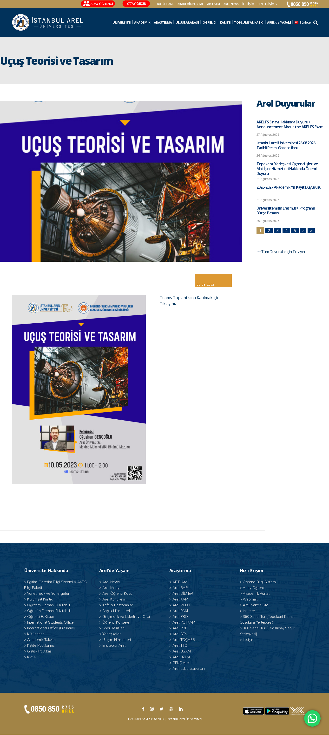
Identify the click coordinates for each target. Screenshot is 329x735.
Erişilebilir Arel (113, 645)
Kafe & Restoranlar (117, 605)
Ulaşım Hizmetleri (116, 639)
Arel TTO (179, 645)
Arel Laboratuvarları (188, 668)
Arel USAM (181, 651)
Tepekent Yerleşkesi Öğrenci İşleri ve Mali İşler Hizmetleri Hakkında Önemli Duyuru (287, 168)
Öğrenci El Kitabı (40, 616)
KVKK (31, 657)
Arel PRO (180, 616)
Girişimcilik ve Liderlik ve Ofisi (126, 616)
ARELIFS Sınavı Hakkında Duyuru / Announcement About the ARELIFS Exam (290, 124)
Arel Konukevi (113, 599)
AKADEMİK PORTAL (191, 4)
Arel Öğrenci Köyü (117, 593)
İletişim (248, 4)
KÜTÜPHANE (165, 4)
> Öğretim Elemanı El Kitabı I (47, 605)
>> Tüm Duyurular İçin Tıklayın (281, 251)
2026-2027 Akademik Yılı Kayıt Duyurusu (289, 187)
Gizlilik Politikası (39, 651)
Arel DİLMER (182, 593)
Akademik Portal (256, 593)
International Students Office (50, 622)
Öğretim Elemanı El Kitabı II (49, 610)
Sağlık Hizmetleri (116, 610)
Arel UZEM (181, 657)
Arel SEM (213, 4)
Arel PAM (180, 610)
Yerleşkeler (111, 634)
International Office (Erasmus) (51, 628)
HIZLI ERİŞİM (266, 4)
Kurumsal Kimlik (40, 599)
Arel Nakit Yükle (255, 605)
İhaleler (249, 610)
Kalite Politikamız (40, 645)
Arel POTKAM (183, 622)
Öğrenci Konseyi (115, 622)
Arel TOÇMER (183, 639)
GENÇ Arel (181, 662)
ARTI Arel (180, 582)
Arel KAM (180, 599)
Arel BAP (180, 587)
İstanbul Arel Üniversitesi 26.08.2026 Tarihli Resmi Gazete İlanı (286, 145)
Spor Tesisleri (113, 628)
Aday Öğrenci (254, 587)
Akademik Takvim (41, 639)
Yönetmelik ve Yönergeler (48, 593)
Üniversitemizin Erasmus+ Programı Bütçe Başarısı (286, 210)
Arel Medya (111, 587)
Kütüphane (36, 634)
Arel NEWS (231, 4)
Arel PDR (180, 628)
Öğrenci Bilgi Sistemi (259, 582)
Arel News (111, 582)
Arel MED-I (181, 605)
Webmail (250, 599)
